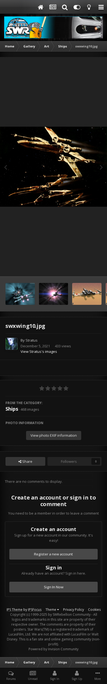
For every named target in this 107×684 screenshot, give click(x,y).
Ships (11, 408)
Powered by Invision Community (53, 649)
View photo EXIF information (53, 435)
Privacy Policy (73, 609)
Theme (51, 609)
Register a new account (53, 554)
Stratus (32, 340)
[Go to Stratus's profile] (11, 344)
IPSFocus (34, 609)
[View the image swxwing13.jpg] (53, 294)
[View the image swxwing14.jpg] (20, 294)
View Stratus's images (39, 351)
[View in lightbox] (53, 167)
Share (26, 461)
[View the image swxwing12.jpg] (87, 294)
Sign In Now (53, 586)
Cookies (94, 609)
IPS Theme (14, 609)
